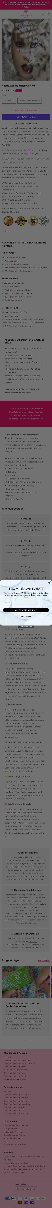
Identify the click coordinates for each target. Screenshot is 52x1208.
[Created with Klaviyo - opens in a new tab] (26, 626)
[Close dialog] (49, 582)
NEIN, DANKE (26, 616)
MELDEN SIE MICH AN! (26, 610)
